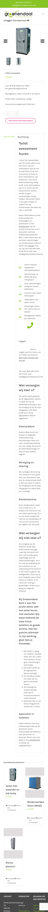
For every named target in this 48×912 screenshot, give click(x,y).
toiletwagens (24, 221)
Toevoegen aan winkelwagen (20, 121)
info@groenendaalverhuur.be (24, 5)
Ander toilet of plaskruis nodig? (18, 99)
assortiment (34, 740)
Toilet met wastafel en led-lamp (12, 790)
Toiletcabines (24, 911)
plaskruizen (24, 223)
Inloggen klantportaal (15, 20)
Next (42, 41)
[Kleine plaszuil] (13, 843)
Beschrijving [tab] (9, 136)
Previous (5, 41)
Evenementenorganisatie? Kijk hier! (20, 104)
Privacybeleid (38, 911)
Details (18, 805)
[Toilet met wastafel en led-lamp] (13, 775)
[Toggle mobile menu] (43, 14)
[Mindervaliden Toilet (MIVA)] (34, 783)
